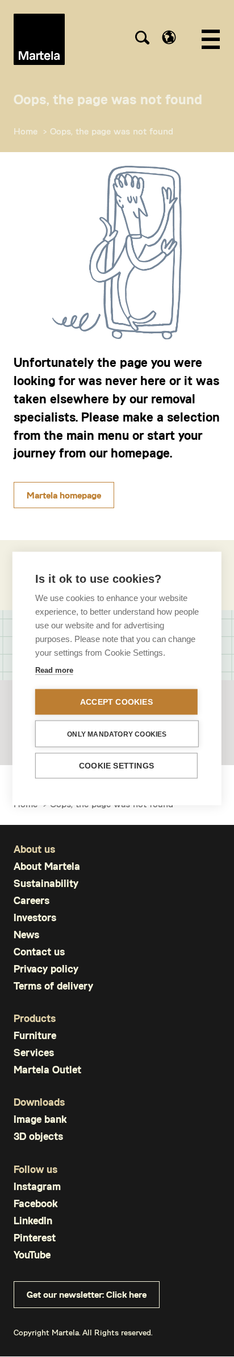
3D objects (38, 1136)
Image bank (40, 1119)
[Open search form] (142, 39)
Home (25, 130)
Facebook (35, 1203)
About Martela (47, 866)
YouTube (32, 1255)
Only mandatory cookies (116, 734)
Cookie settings (116, 766)
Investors (35, 917)
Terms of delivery (53, 986)
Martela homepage (64, 494)
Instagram (37, 1186)
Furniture (35, 1035)
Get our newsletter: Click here (87, 1294)
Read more (54, 670)
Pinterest (35, 1238)
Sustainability (46, 883)
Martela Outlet (47, 1070)
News (26, 935)
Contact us (39, 952)
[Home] (39, 39)
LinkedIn (33, 1221)
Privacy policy (46, 969)
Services (34, 1052)
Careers (31, 900)
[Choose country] (169, 37)
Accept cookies (116, 702)
